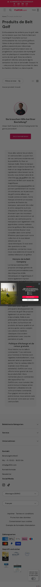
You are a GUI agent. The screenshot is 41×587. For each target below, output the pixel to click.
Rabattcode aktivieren (30, 296)
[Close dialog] (39, 284)
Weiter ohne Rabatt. (30, 299)
